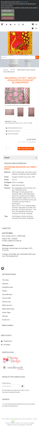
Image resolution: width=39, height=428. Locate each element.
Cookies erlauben (7, 14)
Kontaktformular (7, 287)
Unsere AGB (6, 298)
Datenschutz (6, 301)
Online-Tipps (6, 312)
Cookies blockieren (7, 18)
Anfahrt (4, 291)
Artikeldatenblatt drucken (15, 128)
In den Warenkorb (23, 148)
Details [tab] (7, 158)
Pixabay (32, 423)
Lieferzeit (5, 283)
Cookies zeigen (6, 11)
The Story (5, 280)
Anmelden (6, 344)
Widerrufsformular (8, 309)
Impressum (6, 320)
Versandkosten (32, 141)
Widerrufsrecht (7, 305)
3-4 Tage (13, 121)
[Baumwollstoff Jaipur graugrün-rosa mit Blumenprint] (17, 103)
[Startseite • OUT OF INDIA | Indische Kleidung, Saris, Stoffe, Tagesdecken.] (20, 43)
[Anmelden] (20, 386)
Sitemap (5, 316)
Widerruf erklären (7, 325)
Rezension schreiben (14, 131)
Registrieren (8, 341)
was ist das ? (23, 2)
